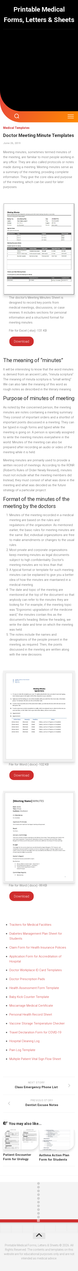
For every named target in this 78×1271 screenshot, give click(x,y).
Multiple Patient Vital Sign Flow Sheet (35, 1059)
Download (21, 341)
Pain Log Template (22, 1050)
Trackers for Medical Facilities (30, 925)
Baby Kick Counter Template (29, 997)
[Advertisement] (39, 70)
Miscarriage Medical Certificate (31, 1005)
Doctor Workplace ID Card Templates (35, 970)
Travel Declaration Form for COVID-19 (35, 1032)
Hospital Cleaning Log (24, 1041)
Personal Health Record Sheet (30, 1014)
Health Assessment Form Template (34, 988)
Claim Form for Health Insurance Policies (37, 947)
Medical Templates (16, 127)
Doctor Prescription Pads (27, 979)
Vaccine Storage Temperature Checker (37, 1023)
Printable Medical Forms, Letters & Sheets (39, 14)
